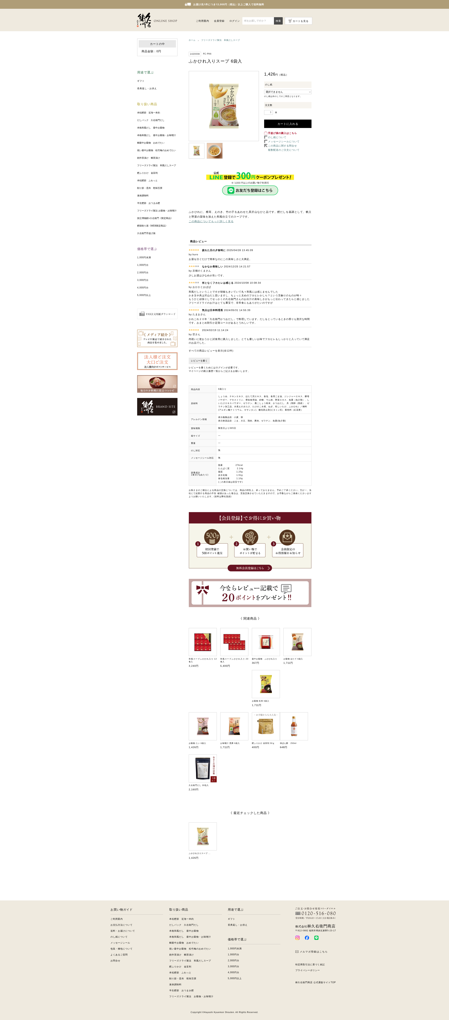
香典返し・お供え (147, 88)
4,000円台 (143, 287)
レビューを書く (199, 360)
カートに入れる (287, 123)
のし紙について (277, 137)
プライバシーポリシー (307, 970)
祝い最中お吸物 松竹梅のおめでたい (156, 150)
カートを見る (301, 21)
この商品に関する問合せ (282, 145)
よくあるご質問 (119, 954)
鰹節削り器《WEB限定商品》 (152, 225)
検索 (278, 20)
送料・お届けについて (122, 931)
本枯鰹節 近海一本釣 (148, 112)
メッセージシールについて (284, 141)
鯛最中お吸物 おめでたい (151, 142)
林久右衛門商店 (315, 926)
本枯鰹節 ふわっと (147, 180)
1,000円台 (143, 265)
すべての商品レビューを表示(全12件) (211, 351)
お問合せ (115, 960)
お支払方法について (121, 925)
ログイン (234, 20)
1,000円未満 (144, 257)
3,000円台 (143, 280)
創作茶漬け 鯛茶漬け (148, 158)
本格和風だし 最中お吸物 (151, 127)
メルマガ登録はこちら (314, 951)
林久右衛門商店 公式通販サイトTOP (315, 982)
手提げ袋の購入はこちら (282, 133)
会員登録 (219, 20)
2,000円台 (143, 272)
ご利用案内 (202, 20)
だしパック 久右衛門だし (151, 120)
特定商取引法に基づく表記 (310, 964)
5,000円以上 (144, 295)
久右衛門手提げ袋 (146, 233)
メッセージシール (120, 942)
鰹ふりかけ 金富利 (147, 173)
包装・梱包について (121, 948)
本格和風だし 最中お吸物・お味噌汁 (156, 135)
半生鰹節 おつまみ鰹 (148, 203)
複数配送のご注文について (284, 149)
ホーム (192, 40)
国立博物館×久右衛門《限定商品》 (155, 218)
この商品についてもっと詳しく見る (211, 221)
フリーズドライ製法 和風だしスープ (156, 165)
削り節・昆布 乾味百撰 (149, 188)
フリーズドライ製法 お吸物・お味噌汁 (157, 210)
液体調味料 (143, 195)
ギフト (141, 81)
